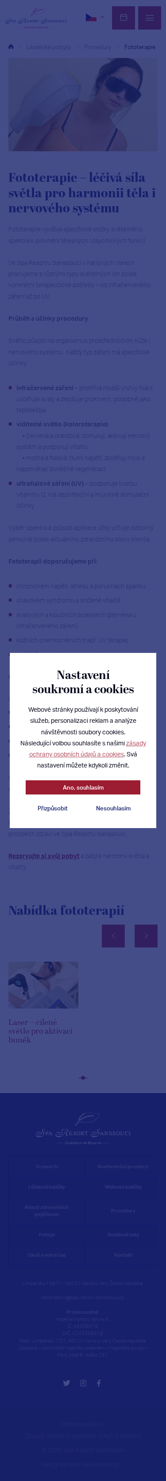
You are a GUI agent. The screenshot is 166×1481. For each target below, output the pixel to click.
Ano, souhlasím (83, 787)
